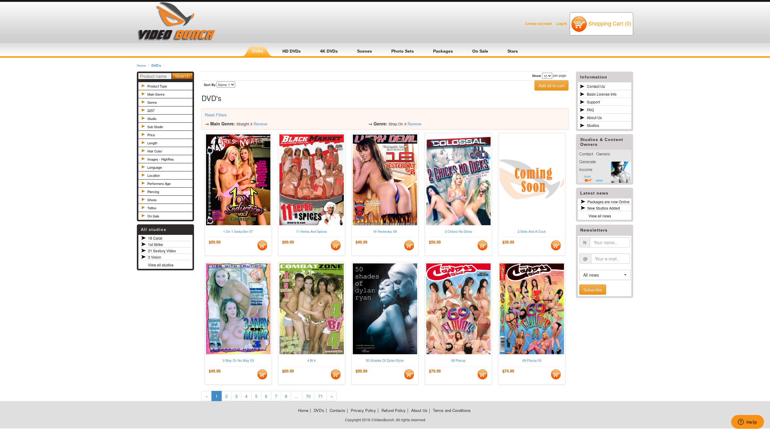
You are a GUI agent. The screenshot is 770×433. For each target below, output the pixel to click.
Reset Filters (215, 115)
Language (154, 167)
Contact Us (596, 86)
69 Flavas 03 (531, 360)
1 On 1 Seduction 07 (238, 231)
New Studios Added (603, 207)
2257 (151, 110)
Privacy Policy (363, 410)
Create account (538, 23)
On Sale (153, 215)
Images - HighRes (160, 159)
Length (152, 142)
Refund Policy (393, 410)
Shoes (152, 199)
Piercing (153, 191)
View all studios (161, 264)
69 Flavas (458, 360)
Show (536, 75)
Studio (151, 118)
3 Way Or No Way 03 (238, 360)
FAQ (590, 109)
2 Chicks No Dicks (458, 231)
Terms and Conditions (452, 410)
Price (151, 134)
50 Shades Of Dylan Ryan (385, 360)
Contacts (337, 410)
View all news (600, 215)
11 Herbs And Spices (311, 231)
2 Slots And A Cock (532, 231)
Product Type (157, 86)
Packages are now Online (608, 201)
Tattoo (151, 207)
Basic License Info (602, 94)
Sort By (210, 84)
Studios (593, 125)
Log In (561, 23)
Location (153, 175)
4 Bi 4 (311, 360)
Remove (260, 124)
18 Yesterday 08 (385, 231)
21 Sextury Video (162, 250)
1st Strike (155, 244)
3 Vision (154, 256)
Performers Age (159, 183)
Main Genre (156, 94)
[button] (604, 275)
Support (593, 101)
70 (308, 396)
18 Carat (155, 238)
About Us (594, 117)
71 (320, 396)
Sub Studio (155, 126)
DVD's (156, 65)
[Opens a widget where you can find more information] (747, 422)
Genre (152, 102)
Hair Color (154, 151)
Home (141, 65)
